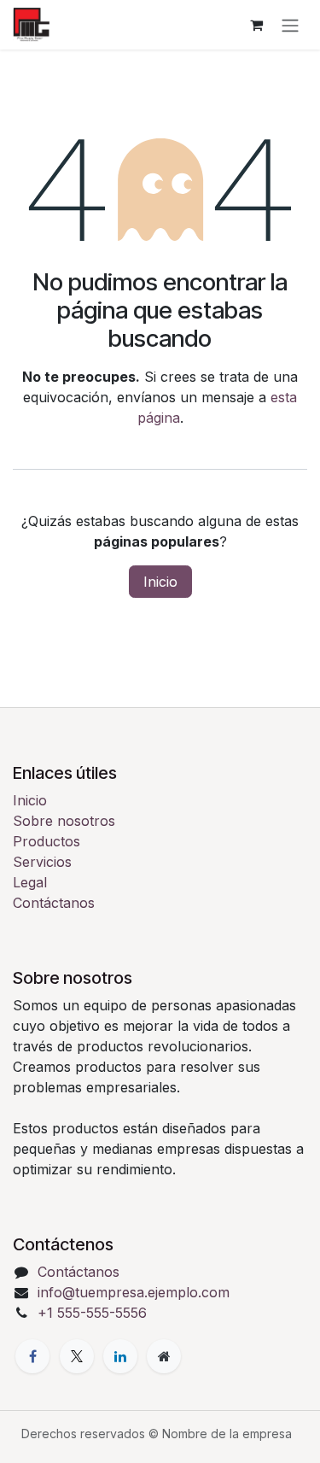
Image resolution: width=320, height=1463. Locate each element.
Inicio (160, 581)
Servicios (42, 861)
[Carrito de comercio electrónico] (256, 25)
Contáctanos (54, 902)
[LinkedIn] (120, 1356)
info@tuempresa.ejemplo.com (134, 1292)
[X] (77, 1356)
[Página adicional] (164, 1356)
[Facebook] (32, 1356)
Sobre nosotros (64, 820)
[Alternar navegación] (290, 25)
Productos (46, 841)
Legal (30, 882)
